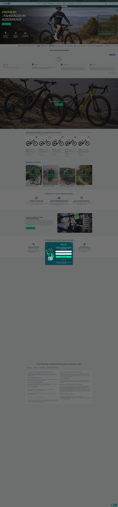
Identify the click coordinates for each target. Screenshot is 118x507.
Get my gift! (64, 256)
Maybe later (64, 259)
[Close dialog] (71, 243)
